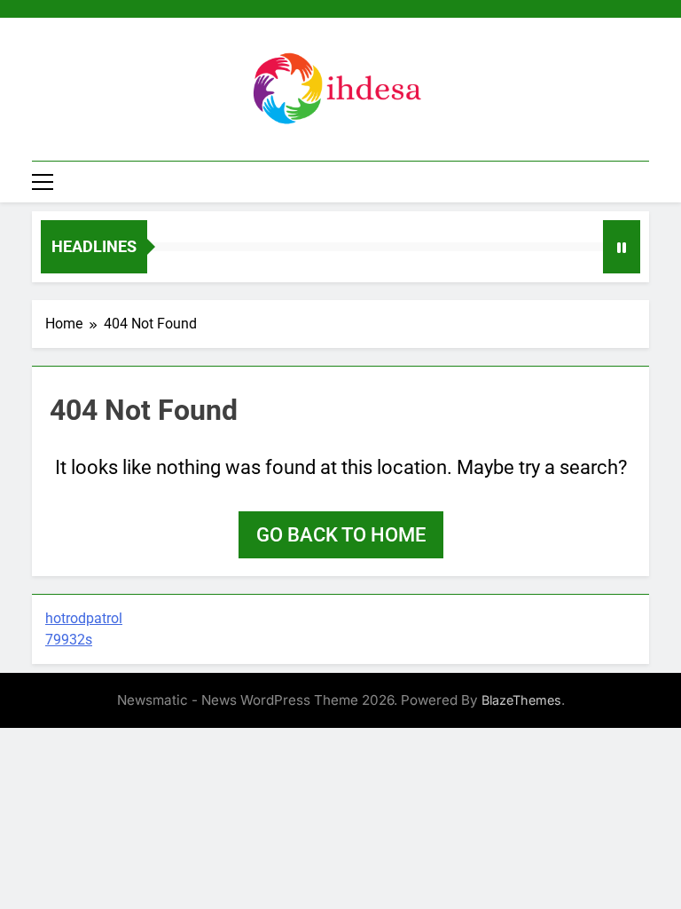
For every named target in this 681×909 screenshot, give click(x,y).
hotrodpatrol (83, 618)
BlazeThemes (521, 699)
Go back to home (341, 535)
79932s (68, 639)
